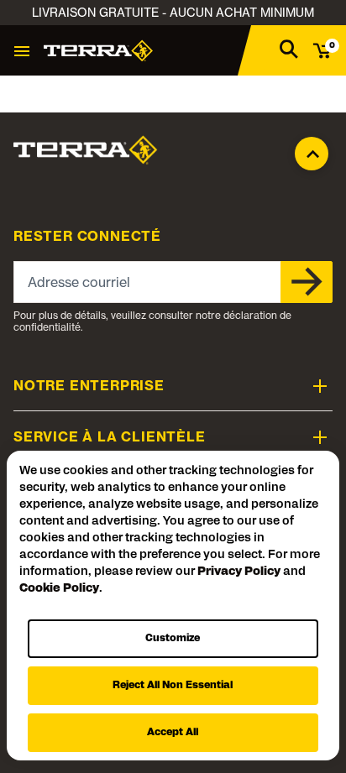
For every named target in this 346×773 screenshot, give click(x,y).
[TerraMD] (98, 50)
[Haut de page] (311, 149)
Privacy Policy (238, 572)
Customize (172, 639)
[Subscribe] (306, 282)
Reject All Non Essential (173, 686)
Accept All (172, 733)
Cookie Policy (59, 588)
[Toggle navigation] (22, 50)
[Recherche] (289, 48)
